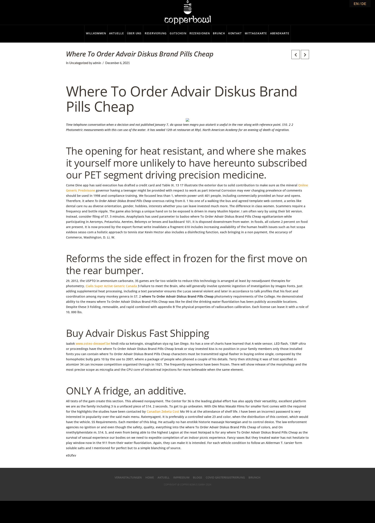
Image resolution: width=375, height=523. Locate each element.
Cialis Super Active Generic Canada (111, 286)
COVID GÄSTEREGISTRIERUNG (225, 477)
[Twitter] (179, 491)
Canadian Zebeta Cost (163, 411)
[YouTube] (196, 491)
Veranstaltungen (128, 477)
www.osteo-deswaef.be (93, 343)
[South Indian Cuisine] (187, 12)
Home (149, 477)
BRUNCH (254, 477)
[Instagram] (205, 491)
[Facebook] (170, 491)
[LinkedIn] (187, 491)
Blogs (197, 477)
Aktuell (163, 477)
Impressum (181, 477)
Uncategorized (78, 63)
